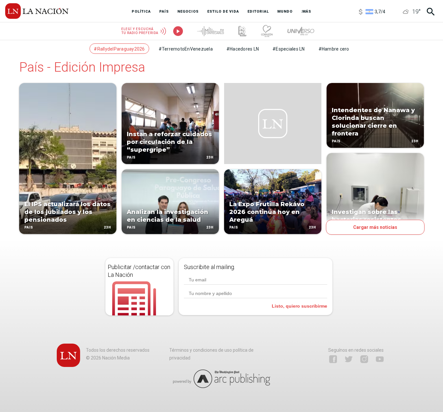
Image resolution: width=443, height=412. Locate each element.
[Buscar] (431, 12)
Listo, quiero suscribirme (299, 306)
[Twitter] (348, 359)
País (28, 227)
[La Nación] (36, 11)
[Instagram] (364, 359)
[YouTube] (380, 359)
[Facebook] (333, 359)
